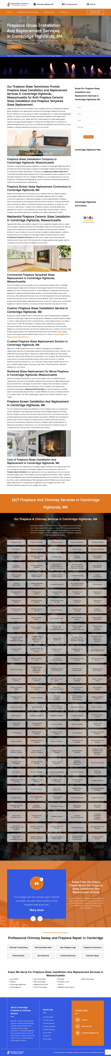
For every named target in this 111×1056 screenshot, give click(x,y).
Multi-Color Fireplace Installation (57, 697)
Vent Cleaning (16, 772)
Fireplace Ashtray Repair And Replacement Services (97, 639)
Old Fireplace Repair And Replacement (77, 584)
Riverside (61, 979)
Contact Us (64, 12)
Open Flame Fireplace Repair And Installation (16, 827)
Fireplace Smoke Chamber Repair (57, 575)
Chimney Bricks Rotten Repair (77, 669)
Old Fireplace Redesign (77, 679)
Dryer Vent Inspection (97, 772)
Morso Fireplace (57, 741)
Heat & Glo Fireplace (16, 724)
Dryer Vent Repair (36, 789)
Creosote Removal (36, 549)
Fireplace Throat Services (16, 659)
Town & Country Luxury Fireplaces (57, 707)
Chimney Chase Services (57, 592)
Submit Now (88, 137)
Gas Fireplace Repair (56, 618)
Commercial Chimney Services (56, 659)
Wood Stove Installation (77, 806)
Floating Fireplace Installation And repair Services (77, 837)
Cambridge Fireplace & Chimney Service (78, 1052)
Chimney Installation (97, 549)
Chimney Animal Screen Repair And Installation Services (77, 566)
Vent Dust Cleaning (77, 772)
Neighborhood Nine (41, 984)
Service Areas (49, 12)
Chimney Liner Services (16, 601)
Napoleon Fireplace (57, 715)
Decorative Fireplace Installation (97, 789)
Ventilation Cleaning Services (36, 827)
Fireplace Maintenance (37, 806)
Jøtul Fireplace (16, 733)
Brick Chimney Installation (97, 566)
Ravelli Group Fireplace (57, 751)
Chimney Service (57, 542)
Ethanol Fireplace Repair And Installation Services (77, 627)
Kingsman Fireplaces (77, 707)
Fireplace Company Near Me (16, 806)
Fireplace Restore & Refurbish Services (36, 837)
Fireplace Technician (97, 797)
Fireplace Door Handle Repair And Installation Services (77, 638)
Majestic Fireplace (77, 715)
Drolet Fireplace (16, 741)
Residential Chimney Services (77, 659)
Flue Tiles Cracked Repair (57, 679)
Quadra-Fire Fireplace (97, 724)
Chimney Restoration (16, 584)
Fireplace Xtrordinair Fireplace (97, 732)
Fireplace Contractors (97, 609)
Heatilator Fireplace (36, 715)
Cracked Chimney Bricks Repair (97, 669)
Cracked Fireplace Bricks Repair (57, 837)
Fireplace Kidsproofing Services (77, 762)
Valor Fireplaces (37, 707)
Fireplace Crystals (36, 697)
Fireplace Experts (97, 780)
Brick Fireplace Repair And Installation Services (16, 837)
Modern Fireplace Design (16, 688)
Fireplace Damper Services (77, 650)
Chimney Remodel (77, 827)
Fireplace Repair (57, 557)
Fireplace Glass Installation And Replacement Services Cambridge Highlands (37, 56)
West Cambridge (87, 979)
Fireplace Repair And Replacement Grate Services (36, 649)
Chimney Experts (16, 789)
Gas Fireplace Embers (97, 688)
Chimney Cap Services (36, 592)
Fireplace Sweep (57, 610)
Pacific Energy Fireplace (36, 732)
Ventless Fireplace (57, 816)
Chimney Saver (97, 584)
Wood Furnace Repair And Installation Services (56, 627)
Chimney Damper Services (36, 601)
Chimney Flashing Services (16, 609)
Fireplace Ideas (16, 797)
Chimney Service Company (77, 780)
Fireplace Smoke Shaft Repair (36, 575)
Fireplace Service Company (56, 780)
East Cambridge (40, 979)
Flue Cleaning (16, 549)
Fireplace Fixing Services (37, 816)
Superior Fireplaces (16, 707)
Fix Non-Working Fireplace (36, 566)
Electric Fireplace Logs (36, 659)
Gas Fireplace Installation (16, 627)
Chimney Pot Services (77, 601)
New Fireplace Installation (97, 557)
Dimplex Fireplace (77, 724)
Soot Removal (56, 549)
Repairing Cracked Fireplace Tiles (57, 669)
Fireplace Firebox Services (56, 650)
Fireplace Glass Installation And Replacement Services (37, 639)
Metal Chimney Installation (16, 575)
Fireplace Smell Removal (16, 679)
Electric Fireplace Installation (36, 627)
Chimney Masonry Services (36, 609)
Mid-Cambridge (39, 982)
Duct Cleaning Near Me (36, 797)
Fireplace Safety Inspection (77, 789)
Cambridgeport (15, 987)
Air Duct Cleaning (36, 772)
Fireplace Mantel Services (97, 837)
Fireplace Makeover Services (57, 827)
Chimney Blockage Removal (36, 584)
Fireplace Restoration (16, 566)
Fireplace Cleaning (97, 542)
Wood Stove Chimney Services (16, 816)
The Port (61, 984)
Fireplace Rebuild (16, 618)
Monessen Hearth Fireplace (36, 741)
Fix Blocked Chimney (16, 669)
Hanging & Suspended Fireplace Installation (97, 816)
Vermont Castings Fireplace (97, 715)
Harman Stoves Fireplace (37, 724)
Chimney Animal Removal (77, 751)
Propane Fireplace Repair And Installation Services (16, 638)
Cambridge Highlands (18, 984)
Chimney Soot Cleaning (16, 557)
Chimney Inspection (77, 542)
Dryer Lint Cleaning (57, 772)
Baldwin (13, 982)
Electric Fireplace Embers (77, 688)
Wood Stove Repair (57, 806)
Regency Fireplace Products (97, 697)
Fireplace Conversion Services (77, 816)
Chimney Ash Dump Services (57, 601)
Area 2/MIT (14, 979)
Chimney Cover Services (77, 592)
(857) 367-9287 (95, 12)
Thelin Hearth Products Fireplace (37, 751)
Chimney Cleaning (36, 542)
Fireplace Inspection (56, 584)
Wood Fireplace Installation (97, 618)
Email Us (92, 4)
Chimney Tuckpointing (97, 575)
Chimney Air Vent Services (16, 697)
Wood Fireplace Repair (37, 618)
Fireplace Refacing (77, 575)
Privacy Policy (47, 1039)
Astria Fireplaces (97, 707)
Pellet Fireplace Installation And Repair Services (77, 697)
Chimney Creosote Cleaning (37, 557)
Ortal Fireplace (77, 733)
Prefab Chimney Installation (57, 762)
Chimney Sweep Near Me (57, 797)
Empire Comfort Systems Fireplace (16, 751)
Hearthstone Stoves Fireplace (97, 741)
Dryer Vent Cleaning (97, 762)
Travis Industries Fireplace (77, 741)
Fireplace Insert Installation (16, 762)
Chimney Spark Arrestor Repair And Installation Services (56, 566)
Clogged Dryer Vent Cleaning (16, 780)
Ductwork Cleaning (77, 797)
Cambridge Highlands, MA (90, 1033)
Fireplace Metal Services (16, 650)
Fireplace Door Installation (57, 639)
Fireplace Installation (77, 557)
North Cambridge (40, 987)
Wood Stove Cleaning (97, 806)
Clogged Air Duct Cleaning (36, 780)
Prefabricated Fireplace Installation (97, 627)
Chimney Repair (77, 549)
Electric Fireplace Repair (77, 618)
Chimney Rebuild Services (36, 762)
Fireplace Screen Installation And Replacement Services (97, 751)
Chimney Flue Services (97, 592)
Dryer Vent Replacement (57, 789)
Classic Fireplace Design (97, 679)
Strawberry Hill (63, 982)
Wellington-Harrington (66, 987)
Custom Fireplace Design (36, 688)
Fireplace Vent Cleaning (77, 609)
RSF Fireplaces (16, 715)
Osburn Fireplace (56, 724)
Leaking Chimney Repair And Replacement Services (36, 669)
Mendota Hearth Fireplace (56, 732)
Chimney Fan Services (97, 601)
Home (9, 12)
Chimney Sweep (16, 542)
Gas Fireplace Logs (97, 650)
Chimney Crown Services (16, 592)
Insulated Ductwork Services (97, 827)
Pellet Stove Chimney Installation (56, 688)
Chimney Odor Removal (36, 679)
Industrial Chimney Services (97, 659)
